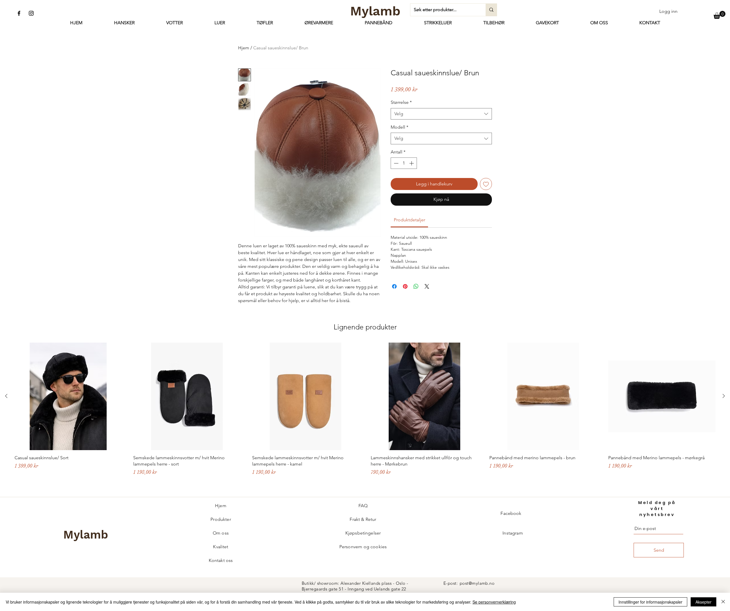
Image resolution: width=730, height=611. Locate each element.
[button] (719, 15)
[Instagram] (31, 13)
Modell (399, 127)
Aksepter (703, 602)
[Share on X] (426, 286)
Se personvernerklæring (494, 602)
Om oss (221, 533)
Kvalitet (220, 546)
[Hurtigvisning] (68, 396)
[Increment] (412, 163)
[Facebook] (19, 13)
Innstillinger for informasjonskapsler (650, 602)
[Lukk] (723, 601)
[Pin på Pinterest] (405, 286)
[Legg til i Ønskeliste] (486, 184)
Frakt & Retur (363, 519)
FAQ (363, 505)
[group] (365, 416)
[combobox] (441, 114)
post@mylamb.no (477, 583)
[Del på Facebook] (394, 286)
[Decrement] (396, 163)
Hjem (243, 47)
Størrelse (401, 102)
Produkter (220, 519)
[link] (409, 219)
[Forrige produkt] (6, 396)
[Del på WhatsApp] (416, 286)
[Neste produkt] (723, 396)
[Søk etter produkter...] (491, 10)
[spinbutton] (404, 163)
